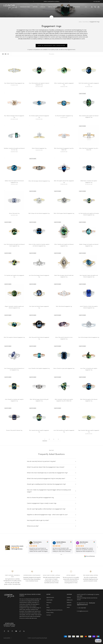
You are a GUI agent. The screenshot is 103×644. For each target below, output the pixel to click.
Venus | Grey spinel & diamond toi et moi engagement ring (63, 338)
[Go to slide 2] (62, 554)
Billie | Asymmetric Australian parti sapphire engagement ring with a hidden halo (64, 400)
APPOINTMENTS (76, 7)
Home (80, 21)
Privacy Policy (50, 612)
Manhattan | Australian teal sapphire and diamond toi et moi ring (14, 149)
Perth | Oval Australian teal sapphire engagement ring (89, 84)
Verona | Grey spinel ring (14, 213)
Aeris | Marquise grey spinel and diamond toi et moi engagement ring (14, 369)
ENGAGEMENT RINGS (25, 7)
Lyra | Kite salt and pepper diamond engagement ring (39, 276)
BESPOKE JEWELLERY (53, 7)
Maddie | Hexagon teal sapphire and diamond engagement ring (88, 245)
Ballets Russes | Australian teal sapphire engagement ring (89, 181)
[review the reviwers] (47, 542)
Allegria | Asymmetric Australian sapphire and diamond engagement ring (14, 307)
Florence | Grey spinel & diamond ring (14, 430)
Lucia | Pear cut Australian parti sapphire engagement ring (88, 369)
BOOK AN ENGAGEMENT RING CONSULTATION (51, 45)
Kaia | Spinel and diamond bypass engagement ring (39, 307)
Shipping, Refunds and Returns (54, 610)
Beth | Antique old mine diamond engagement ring (39, 213)
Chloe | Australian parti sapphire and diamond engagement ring (64, 245)
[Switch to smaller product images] (5, 54)
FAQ (47, 605)
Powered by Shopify (43, 638)
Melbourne (69, 600)
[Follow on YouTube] (16, 631)
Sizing (47, 607)
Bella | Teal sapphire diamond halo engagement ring (64, 181)
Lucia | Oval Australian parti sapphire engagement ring (64, 431)
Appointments (50, 597)
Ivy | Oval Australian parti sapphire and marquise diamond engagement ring (89, 214)
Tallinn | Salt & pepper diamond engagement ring (64, 213)
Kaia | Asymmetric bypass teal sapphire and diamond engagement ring (89, 276)
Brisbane (69, 602)
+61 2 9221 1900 (96, 1)
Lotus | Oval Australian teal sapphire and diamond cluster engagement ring (14, 245)
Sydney (69, 597)
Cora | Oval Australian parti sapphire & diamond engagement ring (39, 84)
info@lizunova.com (83, 611)
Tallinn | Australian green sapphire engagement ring (64, 84)
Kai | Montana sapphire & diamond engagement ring (39, 116)
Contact (48, 615)
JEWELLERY (43, 7)
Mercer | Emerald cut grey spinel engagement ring (64, 368)
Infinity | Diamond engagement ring (39, 148)
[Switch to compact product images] (8, 54)
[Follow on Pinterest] (12, 631)
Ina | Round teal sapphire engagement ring (64, 115)
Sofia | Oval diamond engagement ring (64, 306)
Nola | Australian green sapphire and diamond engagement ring (88, 116)
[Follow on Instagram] (8, 631)
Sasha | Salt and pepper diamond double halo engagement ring (64, 276)
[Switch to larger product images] (3, 54)
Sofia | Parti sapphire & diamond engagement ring (14, 337)
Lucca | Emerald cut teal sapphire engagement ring (39, 368)
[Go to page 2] (58, 439)
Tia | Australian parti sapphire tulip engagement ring (14, 276)
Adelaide (69, 605)
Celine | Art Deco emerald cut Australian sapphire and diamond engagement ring (39, 245)
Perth (68, 607)
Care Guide (49, 600)
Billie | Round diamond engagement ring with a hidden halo (64, 149)
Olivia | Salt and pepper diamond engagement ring (39, 181)
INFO (62, 7)
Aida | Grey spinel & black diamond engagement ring (39, 338)
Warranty (48, 602)
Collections (85, 21)
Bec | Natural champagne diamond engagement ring (14, 116)
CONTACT (68, 7)
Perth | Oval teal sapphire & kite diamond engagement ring (88, 400)
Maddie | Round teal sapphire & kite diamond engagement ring (14, 181)
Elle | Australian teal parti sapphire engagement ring (39, 431)
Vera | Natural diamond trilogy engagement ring (14, 83)
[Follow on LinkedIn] (24, 631)
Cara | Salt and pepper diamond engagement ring (88, 337)
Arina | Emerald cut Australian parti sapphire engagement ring (14, 400)
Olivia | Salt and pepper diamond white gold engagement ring (39, 400)
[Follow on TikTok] (20, 631)
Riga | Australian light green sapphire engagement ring (88, 431)
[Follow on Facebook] (4, 631)
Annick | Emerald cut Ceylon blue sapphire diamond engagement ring (89, 307)
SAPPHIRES (35, 7)
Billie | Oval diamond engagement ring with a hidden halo (88, 149)
